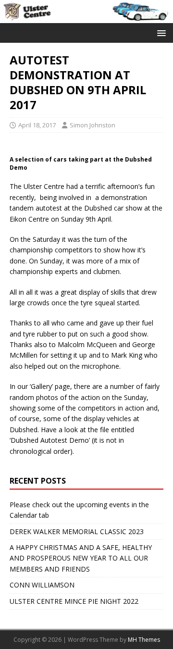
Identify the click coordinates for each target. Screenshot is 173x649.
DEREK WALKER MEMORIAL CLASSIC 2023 (77, 531)
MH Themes (144, 640)
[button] (160, 32)
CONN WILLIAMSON (42, 584)
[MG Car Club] (86, 17)
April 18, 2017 (37, 125)
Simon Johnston (92, 125)
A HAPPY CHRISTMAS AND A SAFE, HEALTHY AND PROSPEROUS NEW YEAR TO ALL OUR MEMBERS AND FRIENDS (81, 558)
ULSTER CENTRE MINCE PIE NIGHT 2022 (74, 601)
